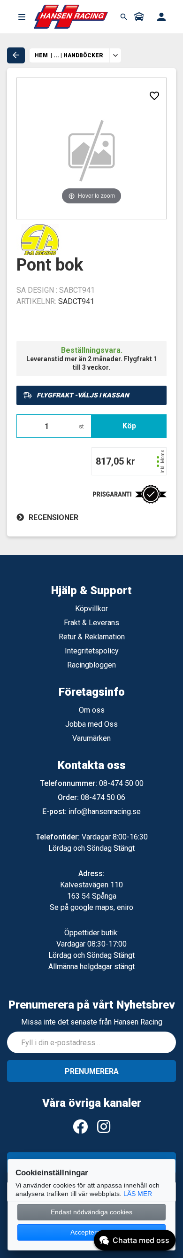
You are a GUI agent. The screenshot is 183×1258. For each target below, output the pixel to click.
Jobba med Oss (91, 724)
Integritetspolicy (92, 650)
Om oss (92, 710)
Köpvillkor (91, 608)
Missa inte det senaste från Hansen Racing (91, 1021)
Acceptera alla (91, 1232)
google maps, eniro (101, 907)
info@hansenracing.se (105, 811)
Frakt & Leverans (91, 622)
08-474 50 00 (121, 783)
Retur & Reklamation (92, 636)
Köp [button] (129, 425)
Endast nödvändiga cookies (91, 1212)
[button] (21, 16)
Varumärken (91, 738)
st (81, 426)
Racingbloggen (91, 664)
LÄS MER (137, 1193)
